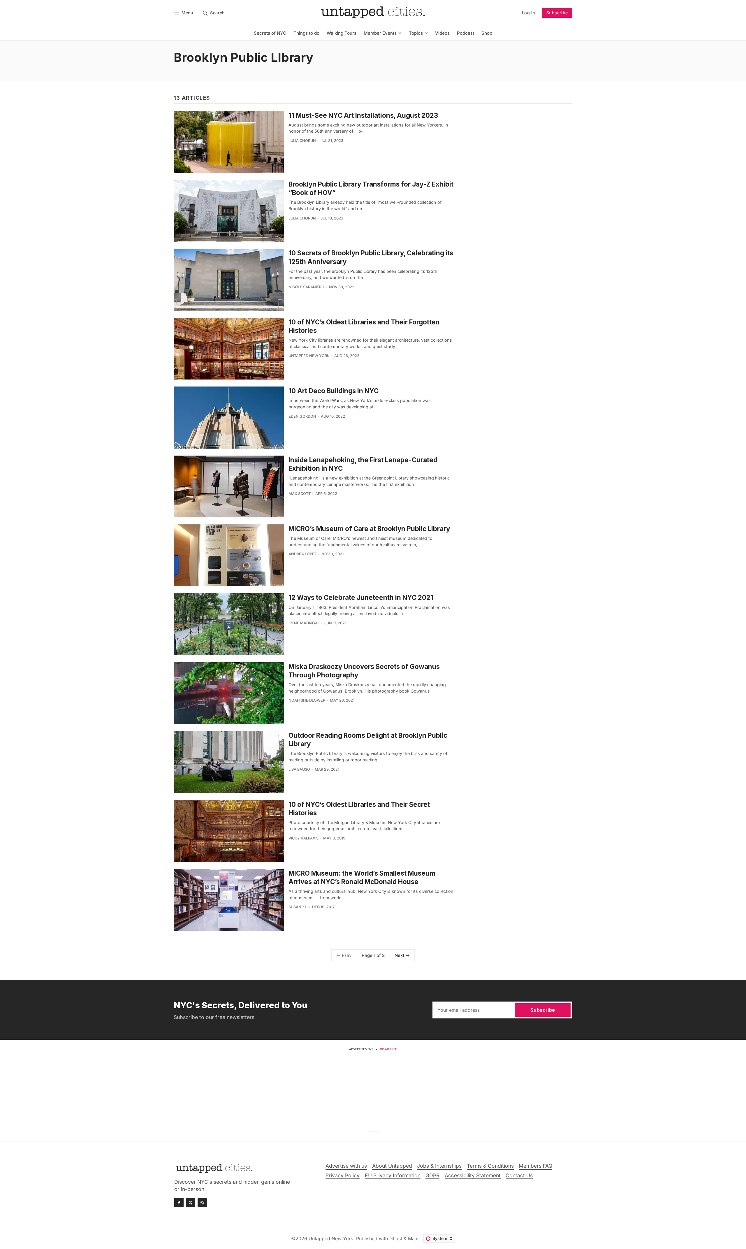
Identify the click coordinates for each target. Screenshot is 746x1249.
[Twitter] (190, 1202)
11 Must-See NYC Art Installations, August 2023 (363, 115)
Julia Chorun (302, 140)
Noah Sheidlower (306, 700)
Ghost (395, 1238)
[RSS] (202, 1202)
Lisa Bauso (299, 769)
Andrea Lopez (302, 554)
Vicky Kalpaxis (303, 838)
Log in (528, 12)
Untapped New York (309, 356)
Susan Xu (297, 907)
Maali (414, 1238)
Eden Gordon (302, 416)
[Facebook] (179, 1202)
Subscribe (557, 12)
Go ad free (388, 1049)
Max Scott (299, 493)
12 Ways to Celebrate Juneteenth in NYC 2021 (360, 597)
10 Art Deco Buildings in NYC (333, 391)
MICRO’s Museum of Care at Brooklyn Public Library (369, 529)
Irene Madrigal (304, 623)
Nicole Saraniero (306, 287)
